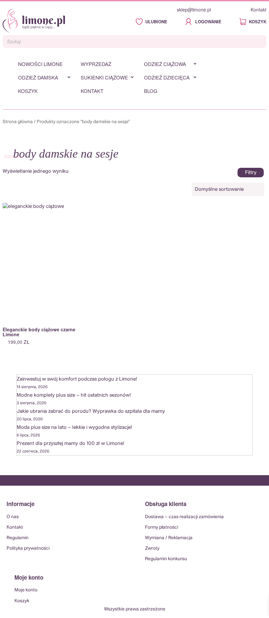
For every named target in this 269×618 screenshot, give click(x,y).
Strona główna (18, 122)
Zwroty (152, 548)
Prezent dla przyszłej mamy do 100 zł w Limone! (70, 443)
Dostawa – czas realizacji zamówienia (184, 517)
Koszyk (28, 90)
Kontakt (258, 9)
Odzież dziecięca (167, 77)
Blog (150, 90)
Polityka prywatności (28, 548)
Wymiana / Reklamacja (169, 538)
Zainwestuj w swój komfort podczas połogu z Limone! (77, 379)
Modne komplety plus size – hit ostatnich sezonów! (74, 395)
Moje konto (25, 590)
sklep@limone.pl (194, 9)
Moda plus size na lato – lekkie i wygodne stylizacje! (74, 427)
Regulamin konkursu (166, 559)
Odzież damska (38, 77)
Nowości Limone (40, 63)
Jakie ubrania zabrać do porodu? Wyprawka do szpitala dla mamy (91, 411)
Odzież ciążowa (165, 63)
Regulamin (18, 538)
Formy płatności (161, 527)
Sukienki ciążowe (104, 77)
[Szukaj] (259, 41)
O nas (13, 517)
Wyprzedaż (96, 63)
